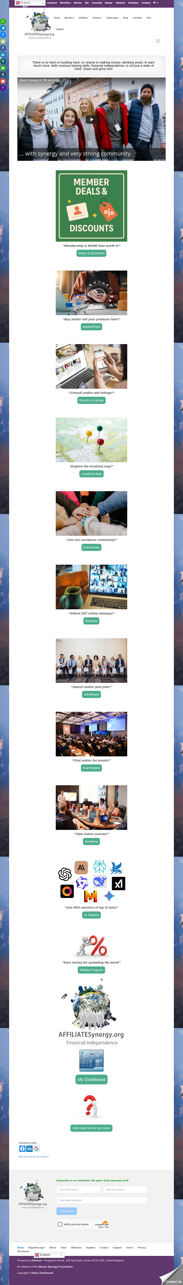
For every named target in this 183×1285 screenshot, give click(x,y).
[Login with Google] (36, 1149)
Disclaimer (23, 1251)
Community (97, 3)
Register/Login (36, 1247)
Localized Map (91, 474)
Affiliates (83, 18)
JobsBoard (120, 3)
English (44, 1254)
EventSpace (133, 3)
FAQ (149, 18)
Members (69, 18)
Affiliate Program (91, 970)
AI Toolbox (91, 915)
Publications (112, 18)
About (57, 18)
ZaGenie (36, 1260)
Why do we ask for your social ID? (34, 1157)
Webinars (76, 1247)
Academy (146, 3)
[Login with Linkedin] (29, 1149)
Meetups (108, 3)
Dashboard (52, 3)
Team (63, 1247)
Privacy (142, 1247)
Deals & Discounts (91, 253)
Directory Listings (91, 400)
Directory (78, 3)
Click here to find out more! (91, 1128)
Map (87, 3)
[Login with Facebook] (22, 1149)
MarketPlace (65, 3)
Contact (47, 29)
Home (46, 18)
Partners (97, 18)
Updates (90, 1247)
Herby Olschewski (42, 1272)
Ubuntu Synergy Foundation (55, 1266)
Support (60, 29)
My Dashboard (91, 1079)
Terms (129, 1247)
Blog (125, 18)
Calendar (137, 18)
